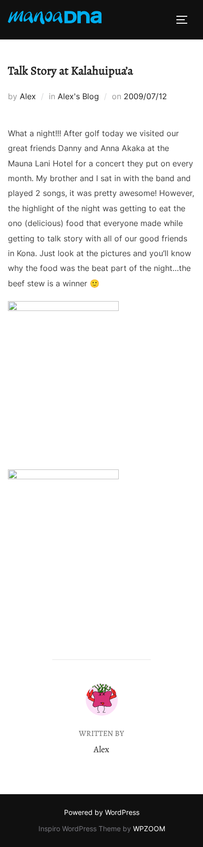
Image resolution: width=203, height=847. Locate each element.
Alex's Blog (78, 96)
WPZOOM (149, 828)
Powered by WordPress (101, 812)
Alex (28, 96)
